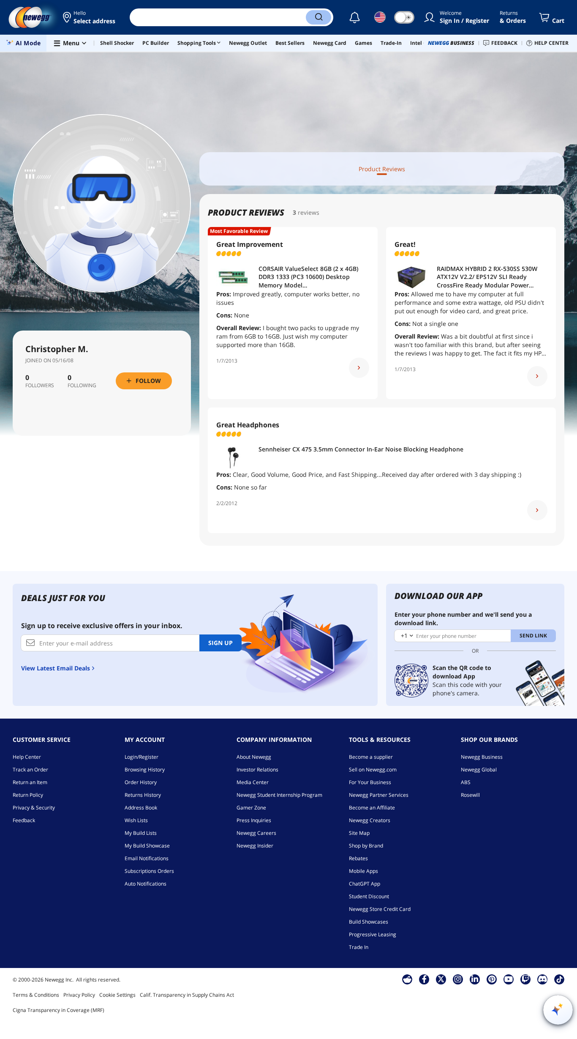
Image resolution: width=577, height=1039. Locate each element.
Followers (39, 385)
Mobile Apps (363, 871)
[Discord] (542, 979)
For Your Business (370, 782)
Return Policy (28, 794)
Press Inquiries (254, 820)
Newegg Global (479, 769)
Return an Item (30, 782)
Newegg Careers (256, 833)
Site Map (359, 833)
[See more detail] (359, 368)
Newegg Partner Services (378, 794)
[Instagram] (458, 979)
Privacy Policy (79, 994)
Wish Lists (136, 820)
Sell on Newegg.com (373, 769)
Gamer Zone (251, 807)
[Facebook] (424, 979)
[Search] (318, 17)
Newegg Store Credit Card (380, 909)
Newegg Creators (369, 820)
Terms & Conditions (36, 994)
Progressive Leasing (372, 934)
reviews (308, 212)
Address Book (141, 807)
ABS (466, 782)
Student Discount (369, 896)
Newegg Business (482, 756)
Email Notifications (147, 858)
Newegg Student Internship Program (279, 794)
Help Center (27, 756)
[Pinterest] (491, 979)
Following (82, 385)
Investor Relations (257, 769)
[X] (441, 979)
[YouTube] (508, 979)
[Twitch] (525, 979)
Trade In (358, 947)
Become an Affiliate (372, 807)
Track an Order (30, 769)
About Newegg (254, 756)
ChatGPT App (364, 883)
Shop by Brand (366, 845)
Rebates (358, 858)
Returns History (143, 794)
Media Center (253, 782)
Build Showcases (368, 921)
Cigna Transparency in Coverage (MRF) (58, 1010)
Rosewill (470, 794)
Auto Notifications (145, 883)
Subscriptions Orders (149, 871)
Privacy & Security (34, 807)
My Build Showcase (147, 845)
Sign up (220, 643)
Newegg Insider (255, 845)
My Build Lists (141, 833)
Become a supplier (371, 756)
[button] (90, 17)
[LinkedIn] (474, 979)
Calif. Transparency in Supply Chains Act (187, 994)
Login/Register (141, 756)
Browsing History (145, 769)
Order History (141, 782)
